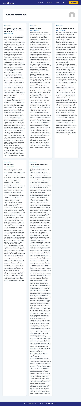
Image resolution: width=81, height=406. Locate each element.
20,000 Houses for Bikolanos (39, 165)
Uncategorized (7, 25)
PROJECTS (49, 2)
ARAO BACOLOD (9, 165)
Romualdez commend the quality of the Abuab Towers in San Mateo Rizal (14, 29)
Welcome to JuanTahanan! (65, 28)
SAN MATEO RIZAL (35, 28)
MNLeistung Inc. (52, 403)
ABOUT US (40, 2)
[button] (73, 2)
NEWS (57, 2)
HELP (64, 2)
